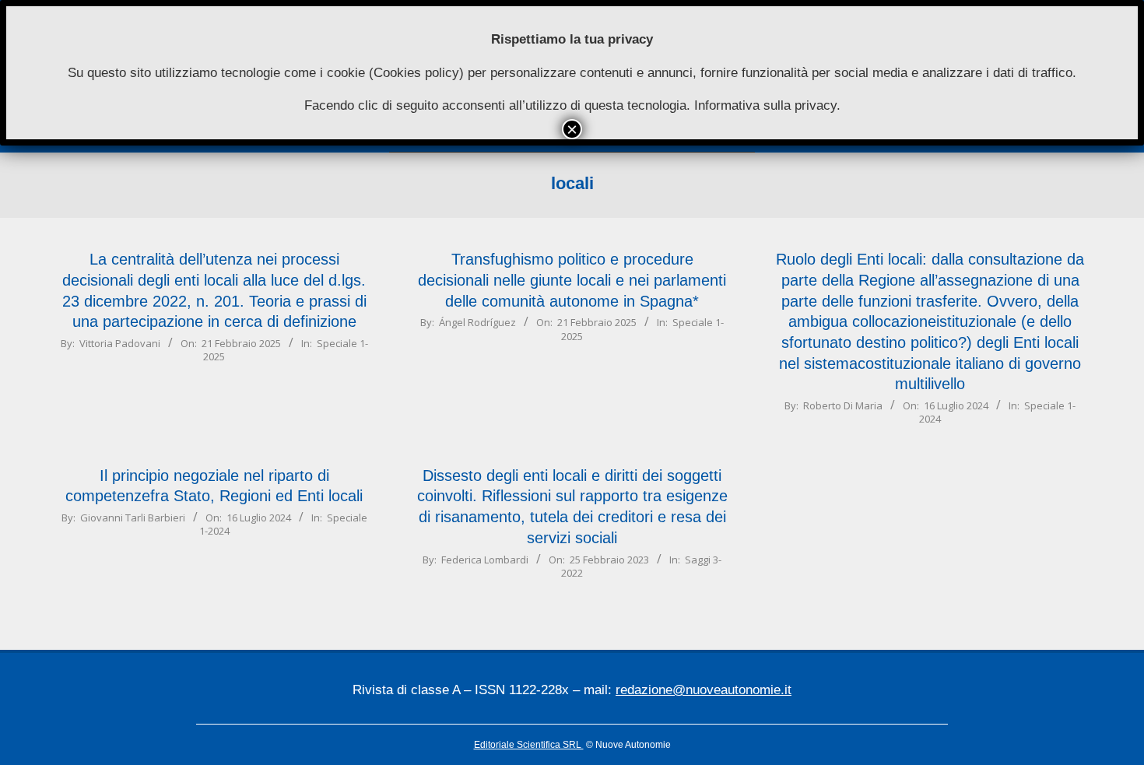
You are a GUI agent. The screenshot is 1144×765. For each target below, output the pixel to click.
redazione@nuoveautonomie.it (703, 690)
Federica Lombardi (484, 560)
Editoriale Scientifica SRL (529, 744)
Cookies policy (416, 72)
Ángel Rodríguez (477, 322)
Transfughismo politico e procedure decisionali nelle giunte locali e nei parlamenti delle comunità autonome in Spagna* (572, 280)
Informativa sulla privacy (765, 105)
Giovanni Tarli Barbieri (132, 518)
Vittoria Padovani (119, 343)
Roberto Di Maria (843, 405)
